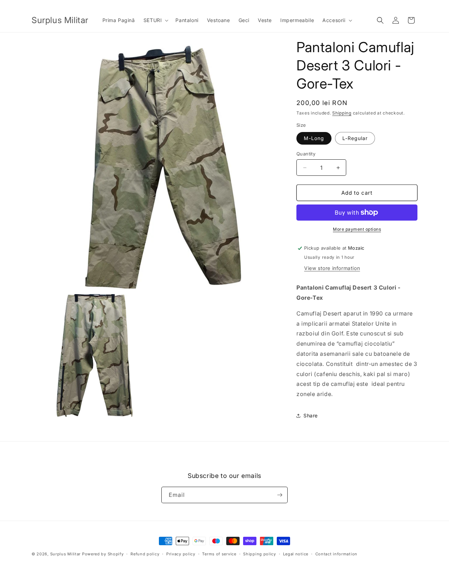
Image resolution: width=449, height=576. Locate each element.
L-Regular (355, 138)
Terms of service (219, 553)
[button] (155, 20)
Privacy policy (180, 553)
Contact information (336, 553)
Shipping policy (259, 553)
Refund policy (144, 553)
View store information (332, 268)
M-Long (314, 138)
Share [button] (310, 415)
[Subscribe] (279, 495)
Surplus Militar (65, 553)
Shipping (341, 113)
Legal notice (295, 553)
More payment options (357, 229)
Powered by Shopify (103, 553)
